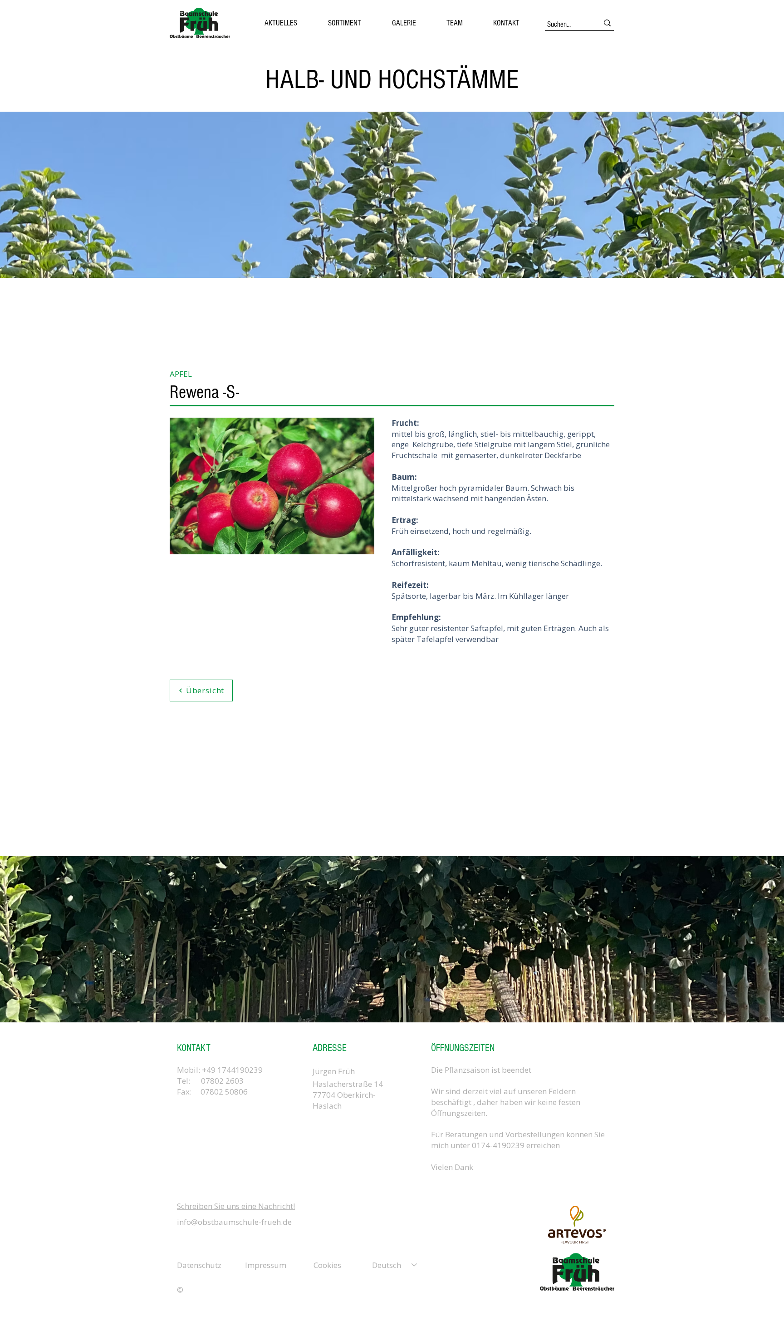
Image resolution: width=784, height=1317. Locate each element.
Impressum (265, 1265)
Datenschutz (199, 1265)
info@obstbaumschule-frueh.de (234, 1222)
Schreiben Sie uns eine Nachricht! (236, 1206)
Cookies (327, 1265)
